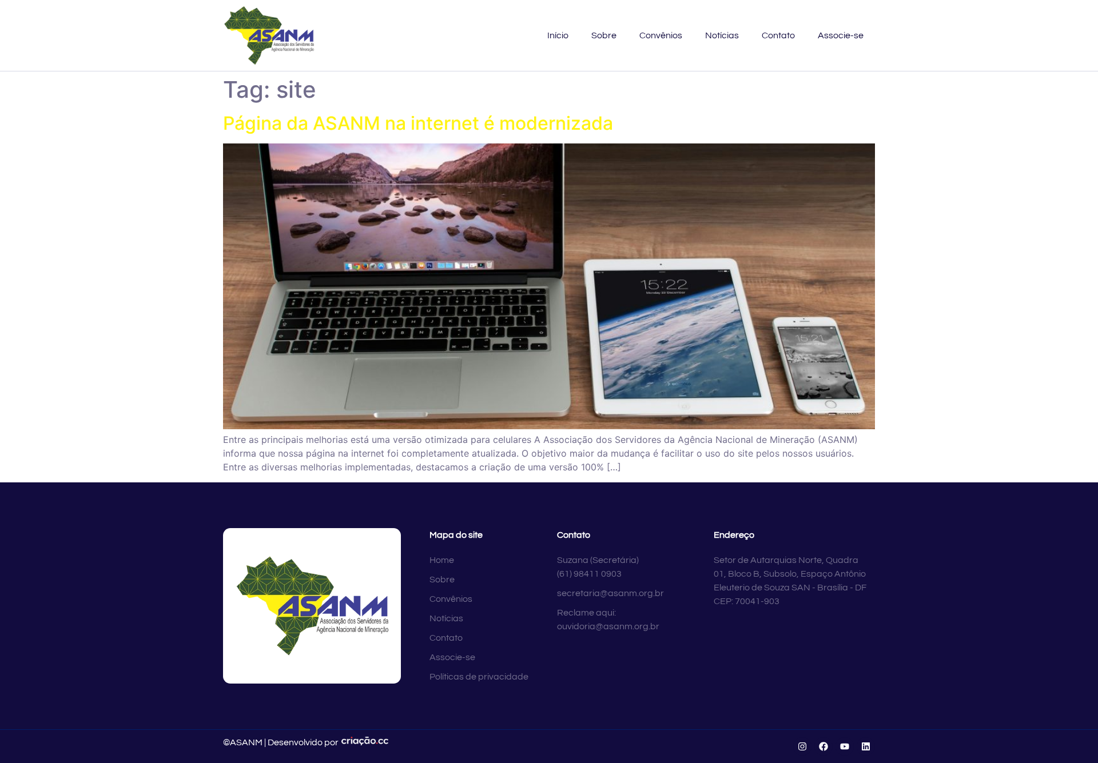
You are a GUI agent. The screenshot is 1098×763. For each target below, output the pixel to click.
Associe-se (841, 35)
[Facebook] (823, 746)
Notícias (722, 35)
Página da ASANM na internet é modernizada (418, 123)
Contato (778, 35)
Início (557, 35)
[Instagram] (802, 746)
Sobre (603, 35)
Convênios (660, 35)
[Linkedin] (866, 746)
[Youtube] (845, 746)
